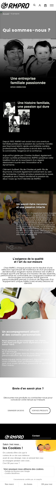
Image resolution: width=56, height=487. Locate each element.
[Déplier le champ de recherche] (34, 5)
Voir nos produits (40, 410)
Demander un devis (16, 410)
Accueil (6, 13)
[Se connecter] (39, 5)
